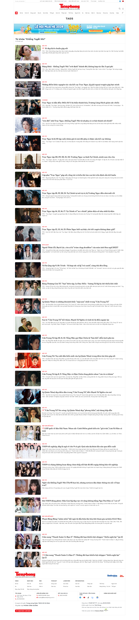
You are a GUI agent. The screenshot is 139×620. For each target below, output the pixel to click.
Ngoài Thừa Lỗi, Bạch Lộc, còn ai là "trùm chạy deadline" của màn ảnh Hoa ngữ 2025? (80, 247)
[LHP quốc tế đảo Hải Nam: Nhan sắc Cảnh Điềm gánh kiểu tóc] (28, 432)
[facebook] (120, 1)
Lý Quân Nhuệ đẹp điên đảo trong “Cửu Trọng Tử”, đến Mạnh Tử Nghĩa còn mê (77, 392)
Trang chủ (16, 13)
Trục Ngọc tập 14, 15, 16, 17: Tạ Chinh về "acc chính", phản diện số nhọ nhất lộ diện (78, 211)
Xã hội (21, 13)
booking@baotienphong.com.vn (46, 597)
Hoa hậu (112, 13)
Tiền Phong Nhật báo (60, 1)
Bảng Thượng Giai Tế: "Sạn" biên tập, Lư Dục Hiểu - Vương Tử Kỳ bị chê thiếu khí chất (80, 283)
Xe (82, 13)
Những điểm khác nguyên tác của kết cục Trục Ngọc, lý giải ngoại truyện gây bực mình (80, 84)
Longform (66, 581)
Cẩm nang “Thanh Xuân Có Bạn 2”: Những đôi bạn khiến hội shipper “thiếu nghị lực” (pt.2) (82, 537)
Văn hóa (87, 13)
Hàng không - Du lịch (105, 586)
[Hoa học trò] (122, 576)
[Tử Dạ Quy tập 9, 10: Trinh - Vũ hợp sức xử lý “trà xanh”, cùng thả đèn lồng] (28, 270)
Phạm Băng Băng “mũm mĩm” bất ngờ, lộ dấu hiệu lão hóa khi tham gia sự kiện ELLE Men (81, 519)
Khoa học (105, 13)
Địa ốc (39, 13)
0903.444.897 (63, 595)
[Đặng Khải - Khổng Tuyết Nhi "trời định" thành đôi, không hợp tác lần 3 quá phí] (28, 71)
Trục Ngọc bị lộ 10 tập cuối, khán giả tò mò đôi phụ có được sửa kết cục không (76, 139)
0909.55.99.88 (42, 595)
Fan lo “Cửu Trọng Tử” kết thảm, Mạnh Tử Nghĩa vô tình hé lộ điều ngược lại (75, 320)
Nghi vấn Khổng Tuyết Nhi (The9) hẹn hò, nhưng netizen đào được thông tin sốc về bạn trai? (81, 483)
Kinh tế (27, 13)
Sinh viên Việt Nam (74, 1)
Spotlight (45, 245)
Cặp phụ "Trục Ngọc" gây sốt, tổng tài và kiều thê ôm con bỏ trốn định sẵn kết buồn (79, 175)
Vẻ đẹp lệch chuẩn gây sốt (56, 48)
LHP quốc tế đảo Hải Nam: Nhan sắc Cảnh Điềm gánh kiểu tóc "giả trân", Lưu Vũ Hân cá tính (82, 429)
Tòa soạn (93, 1)
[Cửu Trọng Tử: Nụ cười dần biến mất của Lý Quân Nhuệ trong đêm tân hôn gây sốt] (28, 360)
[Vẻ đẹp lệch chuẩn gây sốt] (28, 52)
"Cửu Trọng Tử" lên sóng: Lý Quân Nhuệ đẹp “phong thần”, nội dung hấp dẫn (78, 410)
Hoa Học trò (85, 1)
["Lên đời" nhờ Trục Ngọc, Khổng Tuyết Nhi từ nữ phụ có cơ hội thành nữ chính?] (28, 125)
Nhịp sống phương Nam (33, 589)
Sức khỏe (45, 13)
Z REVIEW (44, 100)
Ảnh (40, 581)
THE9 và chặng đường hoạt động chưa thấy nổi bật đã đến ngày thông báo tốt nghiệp (80, 464)
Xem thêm (122, 13)
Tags (69, 18)
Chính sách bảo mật (110, 593)
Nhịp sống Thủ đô (19, 589)
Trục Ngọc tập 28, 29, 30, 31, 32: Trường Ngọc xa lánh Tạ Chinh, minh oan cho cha (78, 157)
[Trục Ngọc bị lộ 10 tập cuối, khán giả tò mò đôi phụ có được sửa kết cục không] (28, 143)
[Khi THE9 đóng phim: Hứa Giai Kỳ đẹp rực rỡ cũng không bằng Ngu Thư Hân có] (28, 505)
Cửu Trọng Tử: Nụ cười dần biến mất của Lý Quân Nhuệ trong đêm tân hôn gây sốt (78, 356)
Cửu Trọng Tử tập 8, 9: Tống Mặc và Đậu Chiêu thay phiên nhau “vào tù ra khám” (78, 374)
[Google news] (98, 597)
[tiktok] (89, 598)
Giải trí (93, 13)
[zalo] (93, 597)
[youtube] (123, 1)
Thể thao (70, 13)
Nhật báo (30, 581)
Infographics (79, 581)
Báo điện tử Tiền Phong (69, 7)
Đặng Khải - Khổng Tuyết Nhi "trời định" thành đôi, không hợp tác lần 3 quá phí (77, 66)
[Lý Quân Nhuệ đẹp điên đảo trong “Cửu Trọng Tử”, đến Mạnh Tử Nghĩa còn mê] (28, 396)
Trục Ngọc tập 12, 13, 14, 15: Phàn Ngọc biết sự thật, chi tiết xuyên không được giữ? (78, 229)
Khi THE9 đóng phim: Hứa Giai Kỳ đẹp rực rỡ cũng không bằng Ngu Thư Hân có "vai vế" (81, 501)
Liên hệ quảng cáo (42, 593)
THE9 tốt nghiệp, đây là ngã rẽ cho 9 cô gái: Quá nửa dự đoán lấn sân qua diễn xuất (79, 446)
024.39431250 (20, 599)
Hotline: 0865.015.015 (46, 1)
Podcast (54, 581)
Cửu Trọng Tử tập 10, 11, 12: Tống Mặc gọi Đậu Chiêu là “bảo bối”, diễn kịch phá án (78, 338)
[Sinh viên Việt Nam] (112, 576)
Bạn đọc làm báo (24, 611)
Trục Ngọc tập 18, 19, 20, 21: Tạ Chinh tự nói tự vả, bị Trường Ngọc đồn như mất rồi (78, 193)
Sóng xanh (33, 13)
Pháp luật (64, 13)
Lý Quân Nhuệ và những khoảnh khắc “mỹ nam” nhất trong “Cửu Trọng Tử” (75, 301)
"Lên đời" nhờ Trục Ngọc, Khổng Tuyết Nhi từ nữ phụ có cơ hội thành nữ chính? (77, 121)
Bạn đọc (89, 586)
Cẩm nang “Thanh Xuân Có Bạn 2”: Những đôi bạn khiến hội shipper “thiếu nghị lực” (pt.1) (81, 556)
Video (117, 13)
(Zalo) (48, 595)
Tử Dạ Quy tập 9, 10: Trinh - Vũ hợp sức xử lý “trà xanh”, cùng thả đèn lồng (74, 265)
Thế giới (52, 13)
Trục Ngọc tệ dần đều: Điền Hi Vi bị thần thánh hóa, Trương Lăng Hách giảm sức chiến (80, 102)
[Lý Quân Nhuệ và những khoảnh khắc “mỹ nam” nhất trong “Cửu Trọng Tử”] (28, 306)
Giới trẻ (58, 13)
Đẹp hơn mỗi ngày (47, 425)
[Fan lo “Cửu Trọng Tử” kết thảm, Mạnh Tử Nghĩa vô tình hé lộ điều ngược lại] (28, 324)
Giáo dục (99, 13)
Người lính (77, 13)
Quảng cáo (101, 1)
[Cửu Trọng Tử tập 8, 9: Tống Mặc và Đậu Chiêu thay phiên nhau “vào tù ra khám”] (28, 378)
